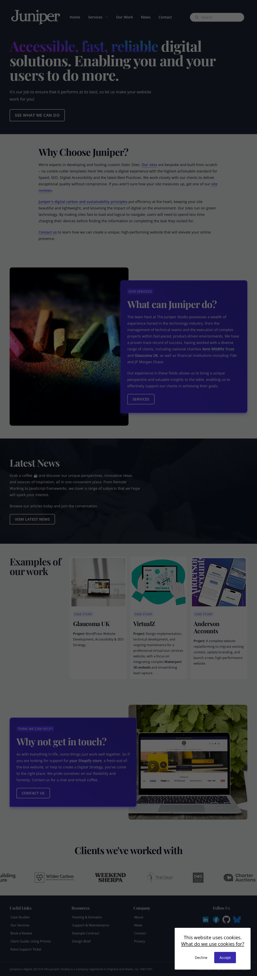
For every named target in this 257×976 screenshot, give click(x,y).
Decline (201, 957)
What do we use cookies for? (212, 944)
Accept (225, 957)
